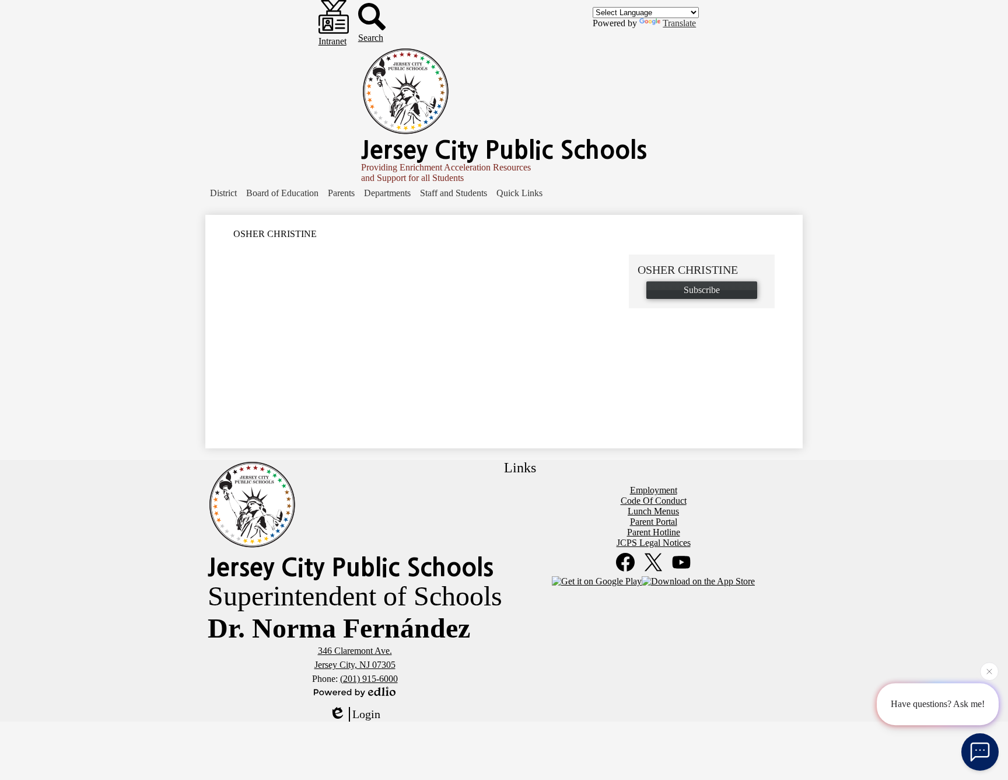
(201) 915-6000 (369, 679)
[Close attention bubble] (989, 670)
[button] (223, 193)
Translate (679, 23)
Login (366, 714)
